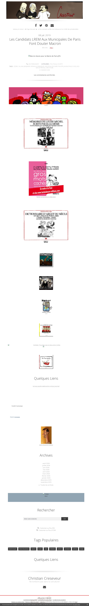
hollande (52, 549)
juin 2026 (46, 468)
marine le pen (12, 549)
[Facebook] (36, 25)
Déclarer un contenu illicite (17, 602)
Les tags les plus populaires (59, 600)
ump (46, 549)
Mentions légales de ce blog (32, 602)
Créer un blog (41, 598)
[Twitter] (40, 25)
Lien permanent (33, 64)
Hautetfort (48, 598)
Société (60, 64)
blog (76, 602)
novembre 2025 (46, 482)
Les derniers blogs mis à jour (30, 600)
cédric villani (18, 66)
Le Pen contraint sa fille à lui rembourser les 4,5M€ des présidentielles (58, 29)
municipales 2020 (70, 66)
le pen (40, 549)
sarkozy (75, 549)
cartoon (60, 549)
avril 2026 (46, 472)
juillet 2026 (46, 465)
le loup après (37, 386)
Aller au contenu (6, 2)
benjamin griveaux (30, 66)
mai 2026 (46, 470)
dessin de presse (24, 549)
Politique (53, 64)
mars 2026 (46, 474)
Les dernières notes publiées (45, 600)
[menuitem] (19, 29)
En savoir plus (76, 604)
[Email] (52, 25)
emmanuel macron (44, 66)
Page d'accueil (31, 29)
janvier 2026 (46, 478)
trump (81, 549)
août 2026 (46, 463)
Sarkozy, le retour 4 (18, 29)
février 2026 (46, 476)
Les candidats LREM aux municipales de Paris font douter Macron (45, 41)
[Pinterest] (46, 25)
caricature (49, 68)
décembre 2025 (46, 480)
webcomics (46, 386)
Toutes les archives (46, 485)
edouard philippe (58, 66)
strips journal (54, 386)
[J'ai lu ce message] (87, 604)
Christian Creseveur (44, 578)
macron (33, 549)
